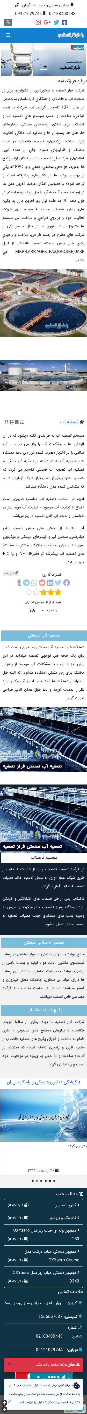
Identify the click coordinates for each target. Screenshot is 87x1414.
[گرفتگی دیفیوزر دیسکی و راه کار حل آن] (43, 1115)
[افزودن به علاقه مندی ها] (17, 422)
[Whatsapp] (34, 584)
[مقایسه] (22, 422)
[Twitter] (56, 22)
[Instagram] (38, 22)
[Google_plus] (47, 22)
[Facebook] (64, 22)
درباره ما (9, 573)
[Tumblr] (19, 584)
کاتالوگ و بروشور (63, 1218)
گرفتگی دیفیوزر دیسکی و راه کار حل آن (42, 1082)
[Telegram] (26, 584)
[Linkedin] (50, 584)
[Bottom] (4, 1410)
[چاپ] (12, 422)
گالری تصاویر (66, 1205)
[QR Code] (6, 422)
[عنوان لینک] (43, 303)
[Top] (4, 1403)
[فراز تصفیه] (57, 35)
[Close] (9, 1363)
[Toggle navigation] (8, 36)
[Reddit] (42, 584)
